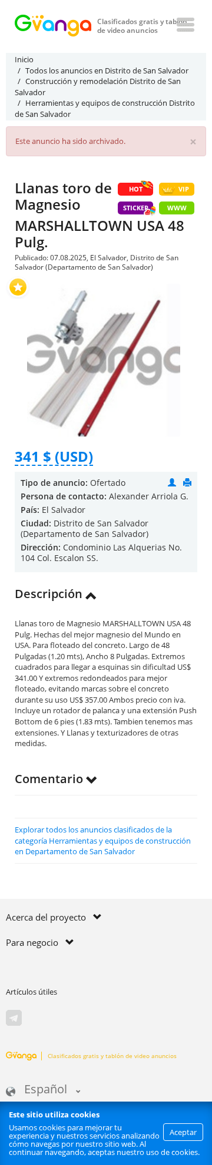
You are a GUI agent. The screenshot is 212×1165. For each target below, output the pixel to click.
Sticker (135, 207)
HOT (136, 188)
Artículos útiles (31, 991)
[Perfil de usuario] (172, 482)
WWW (177, 207)
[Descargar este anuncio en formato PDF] (187, 482)
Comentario (50, 779)
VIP (183, 188)
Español (45, 1090)
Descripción (50, 594)
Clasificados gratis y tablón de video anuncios (112, 1056)
